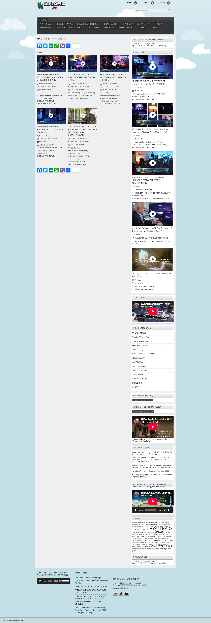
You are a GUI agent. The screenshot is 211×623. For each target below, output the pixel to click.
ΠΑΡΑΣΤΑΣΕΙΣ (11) (139, 371)
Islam (134, 524)
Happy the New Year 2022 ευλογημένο (156, 522)
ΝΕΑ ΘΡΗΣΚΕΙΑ (152, 540)
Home (43, 20)
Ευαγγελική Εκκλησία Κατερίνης (143, 532)
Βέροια (134, 526)
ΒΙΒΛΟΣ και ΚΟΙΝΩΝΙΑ (87, 24)
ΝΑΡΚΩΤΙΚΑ (141, 540)
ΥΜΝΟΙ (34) (136, 387)
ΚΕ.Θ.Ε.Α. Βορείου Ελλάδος (152, 536)
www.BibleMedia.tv (151, 524)
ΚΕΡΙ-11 (39, 98)
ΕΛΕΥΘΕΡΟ (136, 529)
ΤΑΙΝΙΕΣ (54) (137, 383)
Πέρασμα (162, 542)
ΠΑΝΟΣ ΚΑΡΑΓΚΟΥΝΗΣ (83, 96)
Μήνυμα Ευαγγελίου (155, 538)
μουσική (168, 549)
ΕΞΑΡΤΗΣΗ (145, 529)
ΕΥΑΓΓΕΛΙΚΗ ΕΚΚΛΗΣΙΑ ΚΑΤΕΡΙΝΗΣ (50, 95)
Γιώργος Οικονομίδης (46, 83)
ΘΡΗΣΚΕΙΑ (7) (137, 350)
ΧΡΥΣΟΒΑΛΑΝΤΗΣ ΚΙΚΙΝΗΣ (47, 104)
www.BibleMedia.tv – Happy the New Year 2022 (150, 471)
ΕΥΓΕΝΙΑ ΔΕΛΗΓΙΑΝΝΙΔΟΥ (160, 193)
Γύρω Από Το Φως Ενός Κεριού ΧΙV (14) (148, 142)
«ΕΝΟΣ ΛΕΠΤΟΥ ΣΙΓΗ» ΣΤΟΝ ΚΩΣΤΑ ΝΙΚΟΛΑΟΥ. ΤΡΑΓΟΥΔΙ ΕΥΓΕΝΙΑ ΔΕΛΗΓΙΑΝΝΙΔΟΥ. (148, 180)
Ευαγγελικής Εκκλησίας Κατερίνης (83, 93)
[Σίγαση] (165, 510)
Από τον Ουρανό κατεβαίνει (77, 151)
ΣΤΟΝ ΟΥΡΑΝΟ (49, 150)
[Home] (51, 9)
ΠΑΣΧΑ (137, 286)
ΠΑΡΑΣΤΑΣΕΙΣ (92, 28)
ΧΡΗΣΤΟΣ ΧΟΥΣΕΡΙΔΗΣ (141, 97)
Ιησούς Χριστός (137, 534)
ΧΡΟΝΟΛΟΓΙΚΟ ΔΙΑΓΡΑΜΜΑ (142, 289)
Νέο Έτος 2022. (163, 540)
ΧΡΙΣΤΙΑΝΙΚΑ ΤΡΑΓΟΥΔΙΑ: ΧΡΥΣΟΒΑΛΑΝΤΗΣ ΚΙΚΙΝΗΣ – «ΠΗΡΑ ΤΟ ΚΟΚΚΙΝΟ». (50, 77)
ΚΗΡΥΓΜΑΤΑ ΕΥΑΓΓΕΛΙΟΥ (149, 24)
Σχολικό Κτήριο (111, 98)
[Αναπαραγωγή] (135, 510)
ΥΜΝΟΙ (153, 28)
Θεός (159, 531)
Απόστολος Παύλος (165, 524)
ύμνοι (79, 159)
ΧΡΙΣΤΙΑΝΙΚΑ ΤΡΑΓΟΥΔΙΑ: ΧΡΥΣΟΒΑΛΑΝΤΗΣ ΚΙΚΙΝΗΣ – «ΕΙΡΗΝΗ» (113, 77)
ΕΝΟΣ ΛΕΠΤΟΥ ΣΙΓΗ (142, 193)
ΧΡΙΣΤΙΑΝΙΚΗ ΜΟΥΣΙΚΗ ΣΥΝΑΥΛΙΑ (144, 99)
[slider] (65, 580)
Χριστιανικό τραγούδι (139, 549)
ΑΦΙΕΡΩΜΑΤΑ (46, 24)
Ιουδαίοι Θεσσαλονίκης (151, 534)
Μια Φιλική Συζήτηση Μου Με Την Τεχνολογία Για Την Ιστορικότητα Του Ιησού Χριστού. (152, 453)
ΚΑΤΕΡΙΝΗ (162, 145)
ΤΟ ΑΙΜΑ (71, 98)
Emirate (134, 522)
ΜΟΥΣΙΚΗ (60, 28)
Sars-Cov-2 (140, 524)
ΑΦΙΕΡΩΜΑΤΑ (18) (139, 333)
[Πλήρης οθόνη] (169, 510)
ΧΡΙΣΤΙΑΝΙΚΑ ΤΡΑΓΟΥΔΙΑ (46, 101)
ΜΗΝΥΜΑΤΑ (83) (138, 358)
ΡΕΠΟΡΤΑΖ (109, 28)
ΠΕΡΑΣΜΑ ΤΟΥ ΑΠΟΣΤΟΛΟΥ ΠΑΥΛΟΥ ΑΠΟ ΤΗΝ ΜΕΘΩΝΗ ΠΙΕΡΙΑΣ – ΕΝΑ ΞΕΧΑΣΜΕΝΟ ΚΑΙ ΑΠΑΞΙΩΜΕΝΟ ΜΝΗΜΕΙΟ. (151, 460)
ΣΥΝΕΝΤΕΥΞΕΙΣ (126, 28)
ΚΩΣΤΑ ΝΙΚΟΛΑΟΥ (138, 196)
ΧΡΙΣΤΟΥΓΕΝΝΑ (161, 546)
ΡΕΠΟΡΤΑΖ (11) (138, 375)
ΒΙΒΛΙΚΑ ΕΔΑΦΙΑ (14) (140, 337)
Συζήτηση (166, 241)
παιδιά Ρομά (72, 159)
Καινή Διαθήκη (167, 536)
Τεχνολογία (136, 244)
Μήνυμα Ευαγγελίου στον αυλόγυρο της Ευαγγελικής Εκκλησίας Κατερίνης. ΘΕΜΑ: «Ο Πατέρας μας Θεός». (152, 466)
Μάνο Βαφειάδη (142, 538)
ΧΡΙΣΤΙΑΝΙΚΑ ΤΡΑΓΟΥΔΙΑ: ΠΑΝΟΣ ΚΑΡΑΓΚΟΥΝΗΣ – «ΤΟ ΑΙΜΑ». (81, 77)
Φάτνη (146, 547)
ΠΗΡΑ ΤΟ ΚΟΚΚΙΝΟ (50, 98)
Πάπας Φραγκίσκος (146, 542)
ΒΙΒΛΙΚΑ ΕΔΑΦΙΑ (65, 24)
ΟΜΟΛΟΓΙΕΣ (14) (139, 366)
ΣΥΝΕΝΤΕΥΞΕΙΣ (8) (139, 379)
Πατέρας (169, 542)
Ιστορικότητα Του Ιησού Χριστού (151, 241)
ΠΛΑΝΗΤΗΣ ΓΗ (160, 94)
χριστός (134, 551)
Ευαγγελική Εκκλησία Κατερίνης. (111, 96)
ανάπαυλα (150, 549)
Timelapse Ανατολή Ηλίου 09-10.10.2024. (91, 587)
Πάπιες (156, 542)
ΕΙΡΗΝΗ (105, 93)
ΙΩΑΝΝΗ (167, 532)
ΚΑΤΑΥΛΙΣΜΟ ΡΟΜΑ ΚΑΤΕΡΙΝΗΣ (80, 156)
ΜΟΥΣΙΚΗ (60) (137, 362)
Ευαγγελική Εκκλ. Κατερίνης (144, 94)
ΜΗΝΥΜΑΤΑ (45, 28)
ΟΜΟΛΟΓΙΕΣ (75, 28)
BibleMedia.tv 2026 (16, 620)
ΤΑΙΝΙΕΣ (142, 28)
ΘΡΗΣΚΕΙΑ (128, 24)
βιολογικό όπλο (159, 549)
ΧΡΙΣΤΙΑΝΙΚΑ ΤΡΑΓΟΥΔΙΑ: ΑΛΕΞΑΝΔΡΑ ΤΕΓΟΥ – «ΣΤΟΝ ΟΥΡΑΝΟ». (50, 129)
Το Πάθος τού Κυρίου (148, 286)
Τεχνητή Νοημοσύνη (146, 544)
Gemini (136, 241)
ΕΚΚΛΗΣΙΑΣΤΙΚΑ (110, 24)
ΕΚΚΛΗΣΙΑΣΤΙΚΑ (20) (140, 346)
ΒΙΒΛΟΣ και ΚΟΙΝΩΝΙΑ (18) (142, 341)
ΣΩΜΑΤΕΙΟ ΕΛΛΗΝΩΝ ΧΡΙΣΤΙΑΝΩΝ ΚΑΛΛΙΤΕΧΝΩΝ (150, 198)
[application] (153, 501)
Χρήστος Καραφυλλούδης (77, 161)
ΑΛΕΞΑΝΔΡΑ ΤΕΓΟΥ (46, 145)
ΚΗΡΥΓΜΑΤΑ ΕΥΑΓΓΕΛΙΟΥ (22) (144, 354)
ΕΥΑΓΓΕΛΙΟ (161, 528)
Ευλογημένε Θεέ (74, 153)
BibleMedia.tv (75, 148)
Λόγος (134, 538)
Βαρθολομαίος (142, 526)
